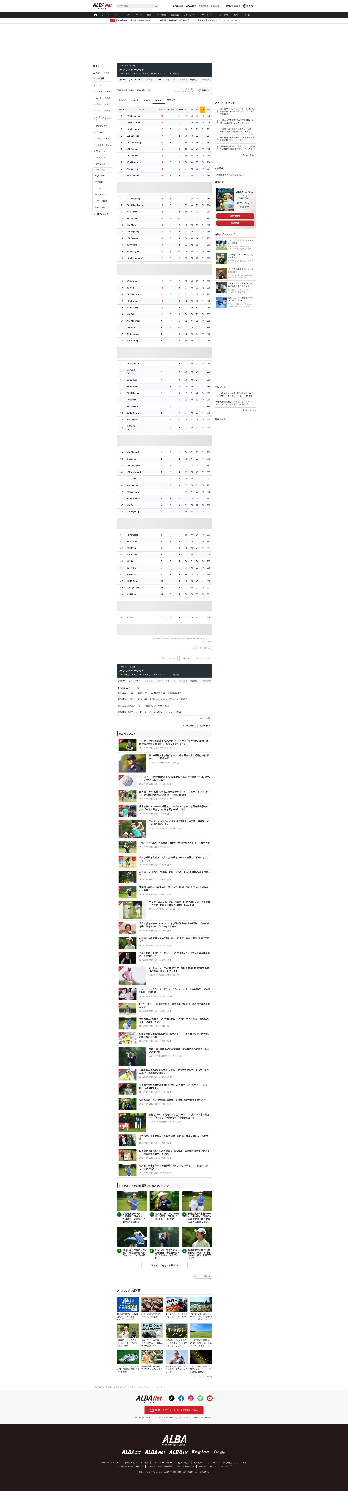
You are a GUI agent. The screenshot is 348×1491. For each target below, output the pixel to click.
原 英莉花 (131, 370)
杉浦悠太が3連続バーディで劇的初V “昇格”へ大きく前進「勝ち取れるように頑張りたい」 (199, 1217)
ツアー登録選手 (102, 201)
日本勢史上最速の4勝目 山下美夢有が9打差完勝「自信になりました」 (238, 138)
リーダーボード (135, 79)
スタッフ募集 (129, 1462)
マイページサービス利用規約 (160, 1466)
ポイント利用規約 (185, 1466)
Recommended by (200, 1377)
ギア (116, 15)
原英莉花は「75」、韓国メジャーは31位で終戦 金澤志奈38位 (149, 693)
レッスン (127, 15)
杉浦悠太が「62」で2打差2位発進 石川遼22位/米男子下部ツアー (172, 1099)
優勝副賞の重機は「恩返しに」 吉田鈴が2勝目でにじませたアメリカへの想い (237, 147)
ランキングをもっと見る (163, 1265)
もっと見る (248, 155)
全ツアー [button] (105, 15)
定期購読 (235, 223)
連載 (236, 15)
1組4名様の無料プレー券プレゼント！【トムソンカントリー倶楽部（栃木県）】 (234, 403)
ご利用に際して (183, 1462)
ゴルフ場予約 (223, 15)
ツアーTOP (100, 176)
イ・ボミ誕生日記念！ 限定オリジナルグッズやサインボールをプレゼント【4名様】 (235, 394)
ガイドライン (213, 1462)
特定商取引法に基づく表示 (234, 1462)
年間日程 (99, 182)
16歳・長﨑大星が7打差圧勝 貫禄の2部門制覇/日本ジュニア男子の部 (174, 842)
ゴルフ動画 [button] (161, 15)
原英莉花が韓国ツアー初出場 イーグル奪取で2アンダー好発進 (149, 712)
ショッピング (190, 15)
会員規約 (197, 1462)
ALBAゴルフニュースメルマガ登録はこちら (176, 1410)
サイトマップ (226, 1466)
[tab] (123, 100)
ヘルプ (213, 1466)
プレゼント (248, 15)
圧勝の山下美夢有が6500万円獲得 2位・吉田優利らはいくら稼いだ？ (236, 121)
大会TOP (122, 79)
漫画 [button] (149, 15)
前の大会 (189, 725)
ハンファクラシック (143, 1387)
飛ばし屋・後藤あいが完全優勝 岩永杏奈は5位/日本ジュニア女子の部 (167, 1254)
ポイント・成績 (203, 658)
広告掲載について (109, 1462)
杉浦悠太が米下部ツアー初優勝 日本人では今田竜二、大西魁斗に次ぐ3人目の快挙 (134, 1217)
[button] (164, 745)
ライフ (139, 15)
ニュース (99, 188)
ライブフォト (101, 195)
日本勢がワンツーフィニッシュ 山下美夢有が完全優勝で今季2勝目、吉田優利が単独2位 (237, 111)
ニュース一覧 (203, 718)
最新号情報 (235, 216)
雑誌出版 (175, 15)
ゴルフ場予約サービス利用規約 (130, 1466)
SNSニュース (206, 15)
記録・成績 (100, 207)
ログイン (250, 6)
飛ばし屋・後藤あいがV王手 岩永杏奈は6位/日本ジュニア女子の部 (134, 1253)
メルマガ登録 (235, 6)
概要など (194, 79)
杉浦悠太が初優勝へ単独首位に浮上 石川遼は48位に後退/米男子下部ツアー (199, 1254)
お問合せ (202, 1466)
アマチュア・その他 (125, 1387)
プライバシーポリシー (162, 1462)
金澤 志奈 (131, 426)
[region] (103, 148)
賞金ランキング (168, 658)
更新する (206, 90)
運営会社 (145, 1462)
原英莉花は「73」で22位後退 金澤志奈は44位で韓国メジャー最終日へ (154, 699)
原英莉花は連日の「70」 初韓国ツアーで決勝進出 (143, 706)
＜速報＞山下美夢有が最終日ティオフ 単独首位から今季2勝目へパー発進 (237, 130)
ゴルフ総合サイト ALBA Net (105, 1387)
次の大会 (204, 725)
